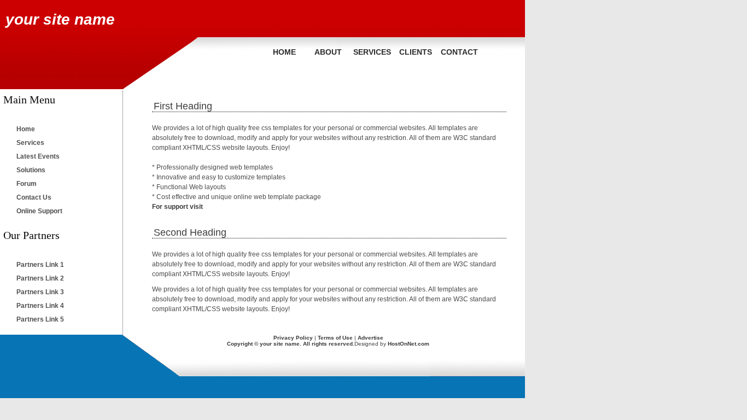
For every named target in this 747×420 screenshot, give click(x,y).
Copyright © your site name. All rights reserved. (290, 344)
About (328, 52)
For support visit (177, 207)
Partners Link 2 (40, 278)
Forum (26, 184)
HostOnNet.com (408, 344)
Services (372, 52)
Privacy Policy (293, 338)
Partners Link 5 (40, 319)
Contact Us (33, 197)
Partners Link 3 (40, 292)
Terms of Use (335, 338)
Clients (415, 52)
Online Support (39, 211)
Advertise (370, 338)
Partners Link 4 (40, 306)
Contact (459, 52)
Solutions (30, 170)
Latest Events (38, 156)
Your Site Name (60, 19)
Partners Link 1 (40, 265)
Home (284, 52)
